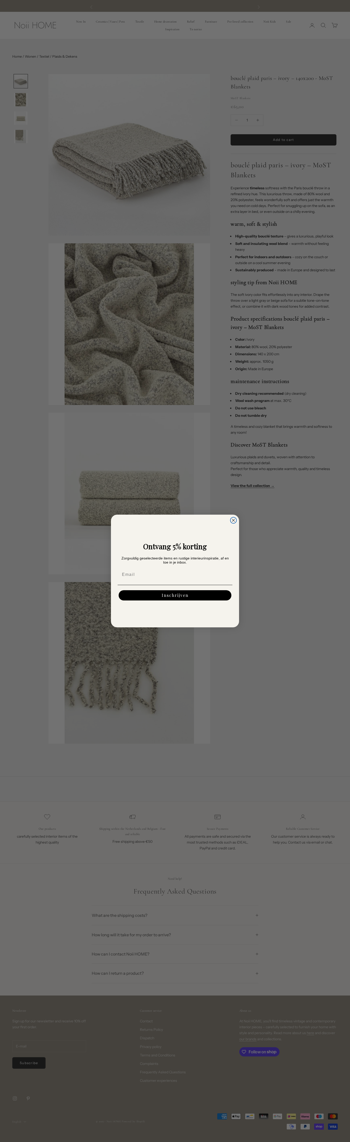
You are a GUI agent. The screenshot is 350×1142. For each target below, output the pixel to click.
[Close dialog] (233, 520)
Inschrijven (175, 595)
